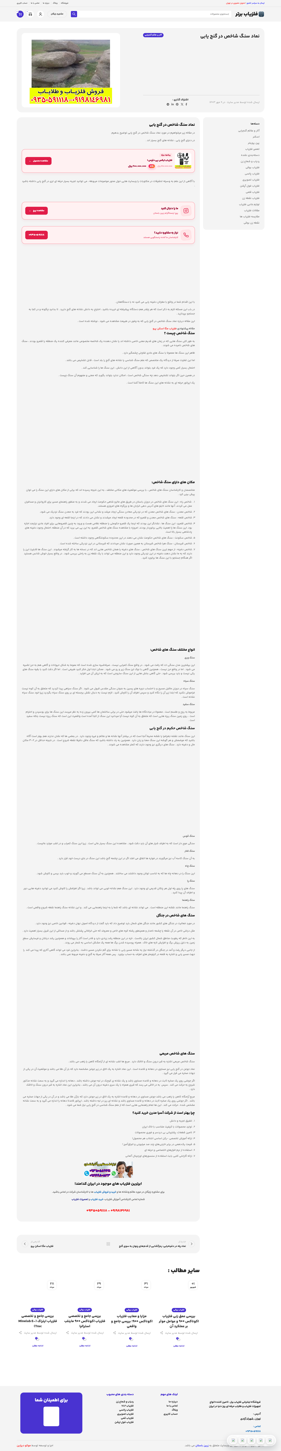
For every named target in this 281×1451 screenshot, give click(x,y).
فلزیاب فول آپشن (250, 186)
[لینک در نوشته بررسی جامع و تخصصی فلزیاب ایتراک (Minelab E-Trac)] (38, 1294)
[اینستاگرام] (242, 1440)
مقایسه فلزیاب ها (250, 217)
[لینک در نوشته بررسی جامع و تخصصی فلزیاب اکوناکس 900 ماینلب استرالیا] (85, 1294)
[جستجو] (74, 14)
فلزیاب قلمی (253, 192)
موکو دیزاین (24, 1446)
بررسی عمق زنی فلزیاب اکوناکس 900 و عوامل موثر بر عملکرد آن (179, 1321)
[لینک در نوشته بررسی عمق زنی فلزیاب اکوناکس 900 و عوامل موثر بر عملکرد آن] (179, 1294)
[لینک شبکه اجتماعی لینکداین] (172, 104)
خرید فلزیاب (96, 1199)
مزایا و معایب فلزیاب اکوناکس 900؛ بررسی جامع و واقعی (132, 1321)
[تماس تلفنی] (270, 1440)
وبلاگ (175, 1410)
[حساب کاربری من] (40, 14)
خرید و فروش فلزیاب (105, 1192)
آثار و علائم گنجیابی (153, 35)
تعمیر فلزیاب (252, 149)
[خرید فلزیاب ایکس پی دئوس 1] (108, 160)
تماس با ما (172, 1406)
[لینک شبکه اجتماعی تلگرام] (168, 104)
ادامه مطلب (178, 1346)
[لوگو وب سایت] (249, 14)
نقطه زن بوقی (252, 223)
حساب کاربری (171, 1414)
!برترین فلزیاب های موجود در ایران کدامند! (108, 1184)
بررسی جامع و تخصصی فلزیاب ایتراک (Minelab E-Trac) (37, 1321)
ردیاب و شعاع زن (250, 161)
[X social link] (182, 104)
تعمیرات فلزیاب (80, 1199)
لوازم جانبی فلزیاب (249, 204)
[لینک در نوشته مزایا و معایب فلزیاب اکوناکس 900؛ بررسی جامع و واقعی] (132, 1294)
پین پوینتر (254, 143)
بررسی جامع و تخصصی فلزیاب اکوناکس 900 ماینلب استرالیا (84, 1321)
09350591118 (253, 1431)
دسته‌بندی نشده (250, 155)
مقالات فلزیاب (252, 211)
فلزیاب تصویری (251, 180)
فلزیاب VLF (127, 1406)
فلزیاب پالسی (252, 174)
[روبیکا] (233, 1440)
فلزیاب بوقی (253, 167)
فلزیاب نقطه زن (251, 198)
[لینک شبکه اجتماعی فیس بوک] (186, 104)
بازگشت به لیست (108, 1244)
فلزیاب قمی (127, 1418)
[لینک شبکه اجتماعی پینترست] (177, 104)
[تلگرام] (251, 1440)
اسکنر (256, 137)
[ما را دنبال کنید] (108, 210)
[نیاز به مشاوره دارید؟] (108, 235)
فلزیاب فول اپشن (124, 1422)
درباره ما (173, 1402)
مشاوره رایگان (57, 14)
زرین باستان (202, 1446)
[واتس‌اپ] (260, 1440)
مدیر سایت (233, 102)
